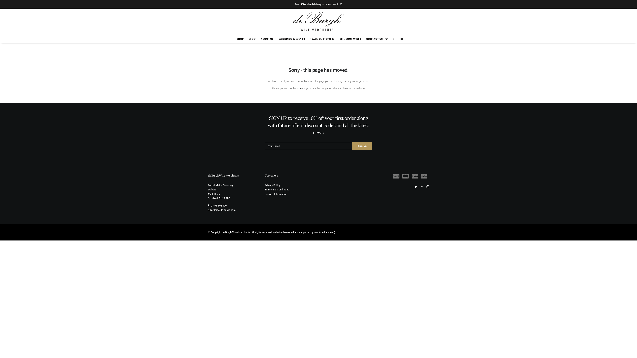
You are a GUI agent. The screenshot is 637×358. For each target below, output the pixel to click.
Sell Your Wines (350, 39)
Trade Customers (322, 39)
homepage (302, 88)
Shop (240, 39)
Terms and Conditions (277, 189)
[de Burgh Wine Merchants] (318, 21)
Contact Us (374, 39)
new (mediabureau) (324, 232)
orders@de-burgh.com (223, 210)
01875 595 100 (219, 205)
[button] (387, 38)
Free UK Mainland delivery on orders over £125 (318, 4)
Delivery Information (276, 194)
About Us (267, 39)
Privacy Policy (272, 185)
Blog (252, 39)
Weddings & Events (292, 39)
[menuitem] (240, 38)
